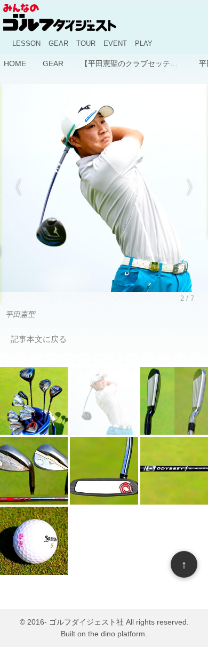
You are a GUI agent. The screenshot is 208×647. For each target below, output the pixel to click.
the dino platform (116, 634)
